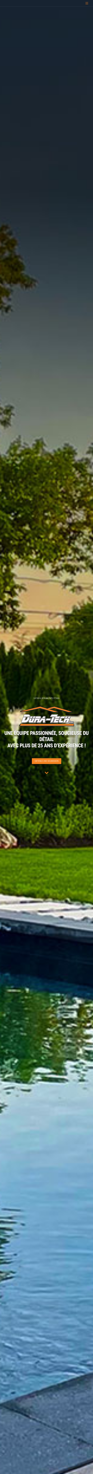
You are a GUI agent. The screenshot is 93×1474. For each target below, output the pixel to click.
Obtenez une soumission (46, 761)
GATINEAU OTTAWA (47, 698)
